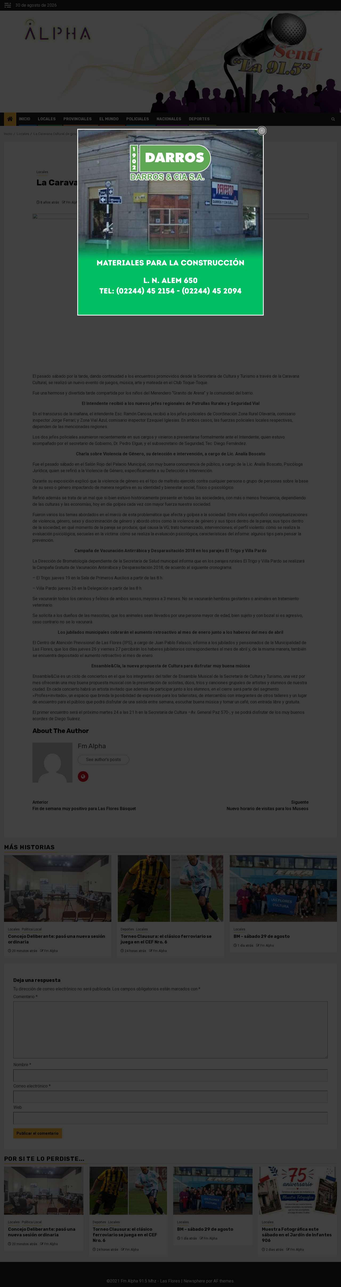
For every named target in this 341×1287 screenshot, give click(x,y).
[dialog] (170, 222)
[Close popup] (262, 131)
